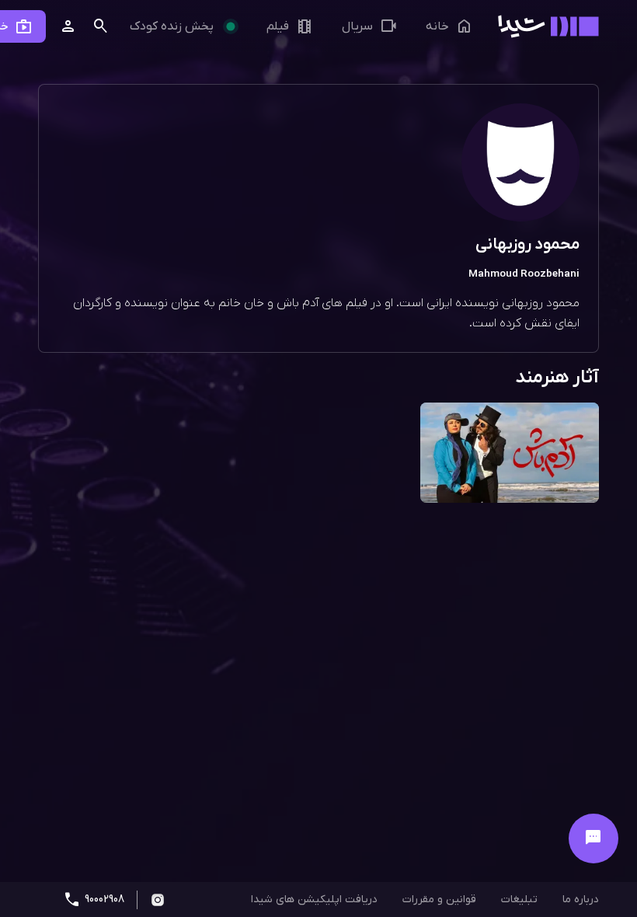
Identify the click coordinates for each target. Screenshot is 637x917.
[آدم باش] (509, 454)
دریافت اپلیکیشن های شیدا (314, 899)
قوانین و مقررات (439, 899)
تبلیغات (519, 899)
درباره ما (580, 899)
